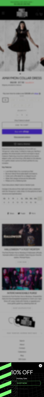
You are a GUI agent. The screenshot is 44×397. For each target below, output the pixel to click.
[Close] (40, 365)
